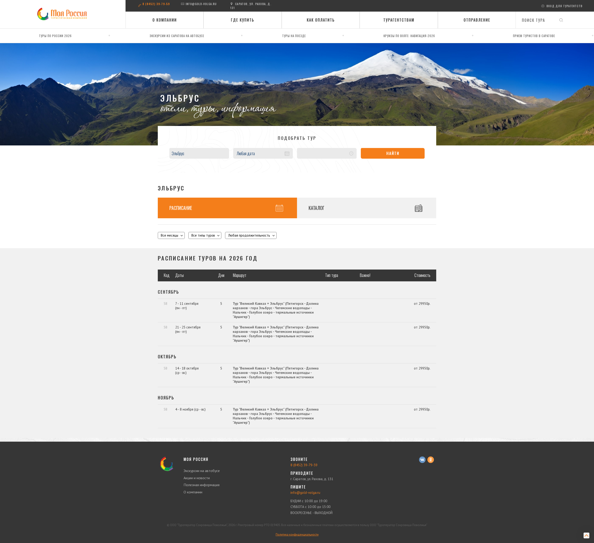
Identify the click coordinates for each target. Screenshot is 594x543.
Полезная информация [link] (202, 484)
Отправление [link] (477, 20)
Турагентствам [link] (398, 20)
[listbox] (171, 235)
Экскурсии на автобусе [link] (202, 470)
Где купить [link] (242, 20)
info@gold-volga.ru (201, 4)
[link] (63, 14)
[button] (263, 153)
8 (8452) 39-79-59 (156, 4)
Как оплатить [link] (321, 20)
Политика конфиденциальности (297, 535)
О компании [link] (164, 20)
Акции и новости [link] (197, 478)
